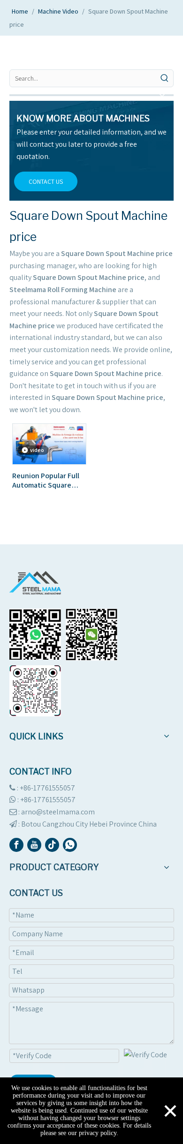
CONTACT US (46, 181)
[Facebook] (16, 845)
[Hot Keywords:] (164, 78)
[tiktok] (52, 845)
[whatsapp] (70, 845)
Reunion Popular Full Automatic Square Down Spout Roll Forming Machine (45, 480)
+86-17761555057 (48, 800)
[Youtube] (34, 845)
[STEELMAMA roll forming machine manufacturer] (35, 583)
